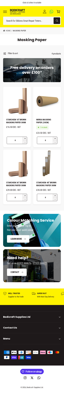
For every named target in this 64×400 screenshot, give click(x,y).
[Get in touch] (51, 11)
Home (8, 31)
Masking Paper (19, 31)
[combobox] (32, 21)
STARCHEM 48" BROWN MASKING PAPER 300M (46, 184)
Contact (15, 272)
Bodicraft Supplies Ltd (35, 387)
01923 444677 (40, 263)
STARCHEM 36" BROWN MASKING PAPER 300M (16, 184)
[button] (5, 11)
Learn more (16, 239)
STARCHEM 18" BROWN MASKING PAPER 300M (16, 121)
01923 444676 (24, 263)
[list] (32, 297)
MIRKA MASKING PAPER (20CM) (43, 121)
